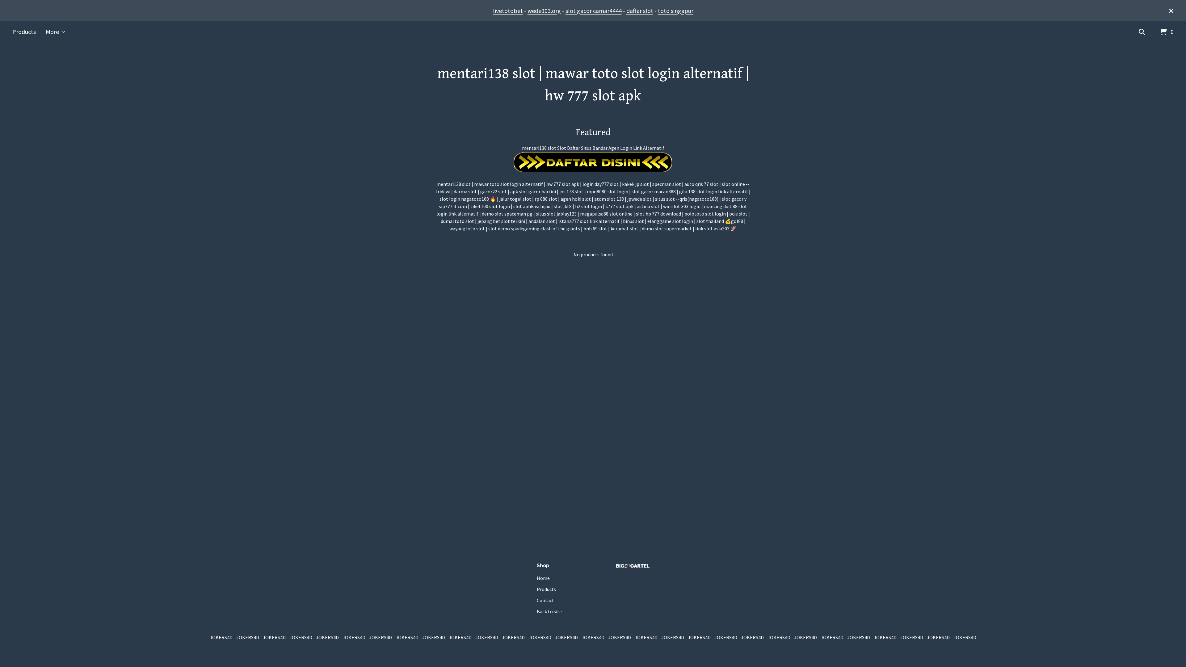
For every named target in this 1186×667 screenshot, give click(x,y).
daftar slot (639, 11)
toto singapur (675, 11)
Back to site (549, 611)
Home (543, 578)
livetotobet (508, 11)
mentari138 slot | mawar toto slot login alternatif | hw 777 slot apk (593, 85)
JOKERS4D (221, 637)
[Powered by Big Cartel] (633, 565)
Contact (545, 600)
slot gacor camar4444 (594, 11)
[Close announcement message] (1171, 11)
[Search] (1141, 32)
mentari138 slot (539, 148)
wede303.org (544, 11)
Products (24, 32)
